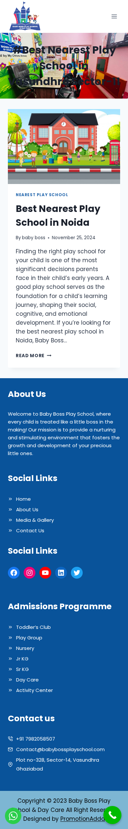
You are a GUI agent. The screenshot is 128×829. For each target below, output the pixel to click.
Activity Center (34, 690)
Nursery (25, 648)
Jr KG (22, 658)
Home (23, 498)
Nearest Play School (42, 194)
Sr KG (22, 669)
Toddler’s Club (33, 627)
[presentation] (64, 146)
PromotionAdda (82, 819)
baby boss (33, 238)
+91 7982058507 (35, 738)
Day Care (27, 679)
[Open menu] (114, 17)
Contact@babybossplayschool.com (60, 749)
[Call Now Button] (112, 815)
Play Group (29, 637)
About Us (27, 509)
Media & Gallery (35, 520)
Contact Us (30, 530)
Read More (34, 356)
